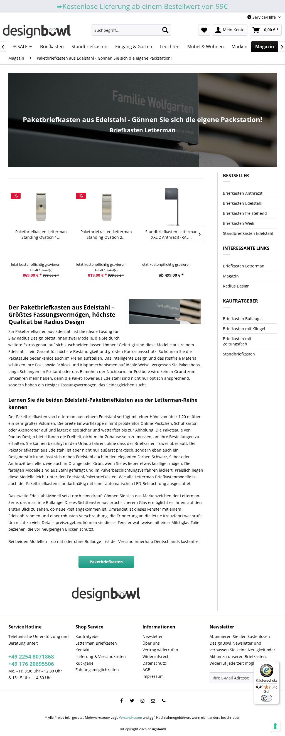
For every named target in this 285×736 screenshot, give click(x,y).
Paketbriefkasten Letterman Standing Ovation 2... (106, 234)
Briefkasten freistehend (245, 213)
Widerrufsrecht (156, 656)
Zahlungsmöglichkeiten (97, 669)
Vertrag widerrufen (160, 649)
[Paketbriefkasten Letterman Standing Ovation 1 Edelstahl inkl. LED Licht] (41, 206)
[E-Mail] (153, 700)
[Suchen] (165, 30)
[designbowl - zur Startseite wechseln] (37, 31)
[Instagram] (142, 700)
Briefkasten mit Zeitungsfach (237, 341)
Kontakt (82, 649)
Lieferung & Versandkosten (100, 656)
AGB (146, 669)
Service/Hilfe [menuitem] (264, 17)
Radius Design (236, 286)
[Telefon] (163, 700)
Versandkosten (130, 717)
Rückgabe (84, 663)
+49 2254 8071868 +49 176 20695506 (31, 660)
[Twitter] (131, 700)
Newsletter (152, 636)
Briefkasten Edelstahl (242, 203)
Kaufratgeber (87, 636)
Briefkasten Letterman (142, 130)
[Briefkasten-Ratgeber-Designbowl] (165, 311)
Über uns (151, 643)
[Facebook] (121, 700)
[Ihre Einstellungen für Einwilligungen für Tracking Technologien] (275, 726)
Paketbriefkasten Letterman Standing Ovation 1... (41, 234)
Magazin (231, 276)
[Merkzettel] (204, 30)
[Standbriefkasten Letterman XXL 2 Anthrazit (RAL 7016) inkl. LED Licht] (171, 206)
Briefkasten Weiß (239, 223)
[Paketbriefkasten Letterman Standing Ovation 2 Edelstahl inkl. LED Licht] (106, 206)
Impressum (153, 676)
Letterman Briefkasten (96, 643)
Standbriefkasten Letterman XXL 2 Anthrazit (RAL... (171, 234)
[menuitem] (131, 30)
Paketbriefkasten (106, 561)
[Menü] (276, 664)
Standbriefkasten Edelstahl (248, 233)
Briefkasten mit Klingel (244, 328)
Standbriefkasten (239, 354)
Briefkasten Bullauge (242, 318)
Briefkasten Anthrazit (242, 193)
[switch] (266, 698)
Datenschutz (154, 663)
